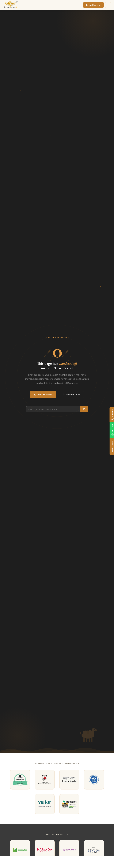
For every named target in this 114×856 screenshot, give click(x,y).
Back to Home (45, 394)
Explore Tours (73, 394)
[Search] (84, 409)
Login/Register (93, 5)
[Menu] (108, 5)
